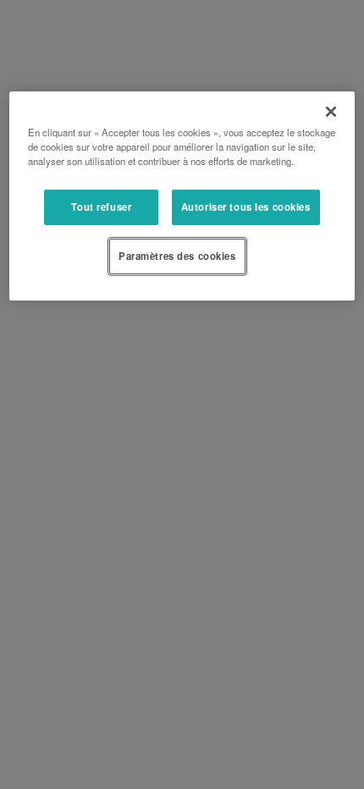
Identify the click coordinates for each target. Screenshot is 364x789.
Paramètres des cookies (177, 255)
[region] (182, 196)
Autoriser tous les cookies (246, 206)
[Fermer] (331, 111)
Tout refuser (101, 206)
